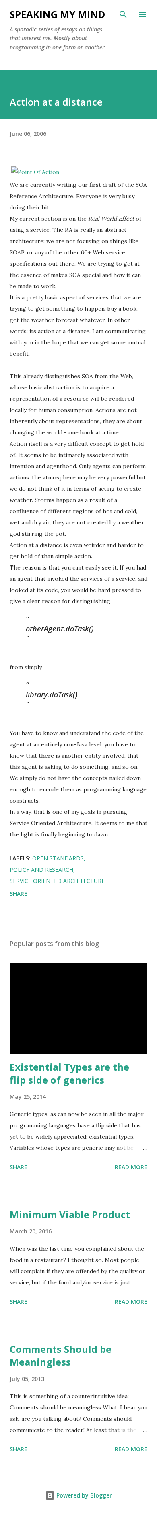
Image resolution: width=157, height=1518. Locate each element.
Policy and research (41, 869)
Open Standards (58, 858)
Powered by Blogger (83, 1495)
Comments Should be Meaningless (61, 1355)
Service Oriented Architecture (57, 881)
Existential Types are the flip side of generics (69, 1073)
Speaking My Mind (57, 14)
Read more (131, 1167)
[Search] (123, 14)
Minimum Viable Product (70, 1214)
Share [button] (18, 893)
